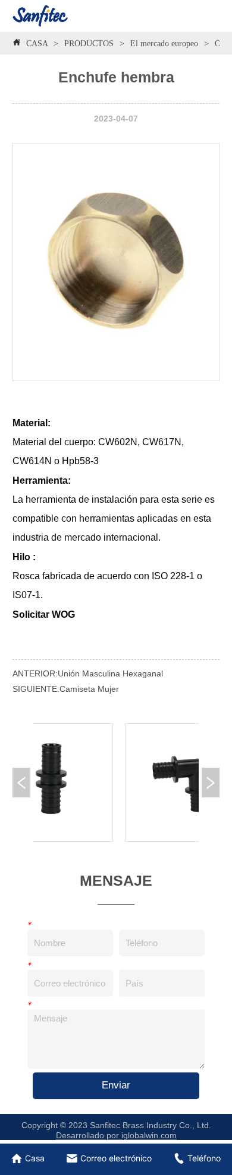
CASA (37, 43)
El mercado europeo (164, 43)
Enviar (116, 1085)
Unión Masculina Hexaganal (110, 673)
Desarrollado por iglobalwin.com (116, 1135)
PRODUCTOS (89, 43)
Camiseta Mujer (89, 689)
